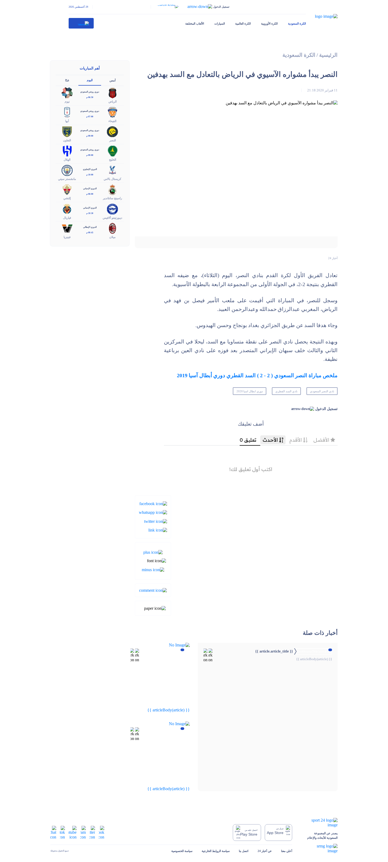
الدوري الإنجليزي (90, 169)
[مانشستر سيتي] (67, 170)
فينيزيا (67, 237)
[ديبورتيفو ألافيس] (112, 208)
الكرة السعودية (297, 23)
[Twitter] (155, 521)
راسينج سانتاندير (112, 198)
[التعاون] (67, 131)
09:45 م (89, 232)
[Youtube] (73, 832)
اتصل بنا (243, 850)
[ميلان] (112, 228)
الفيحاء (112, 121)
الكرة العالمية (243, 23)
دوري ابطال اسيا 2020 (249, 391)
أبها (67, 121)
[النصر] (112, 131)
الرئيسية (328, 55)
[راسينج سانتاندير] (112, 189)
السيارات (219, 23)
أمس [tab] (113, 80)
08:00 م (89, 194)
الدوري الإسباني (90, 188)
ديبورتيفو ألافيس (112, 217)
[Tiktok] (62, 832)
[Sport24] (319, 822)
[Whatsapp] (153, 512)
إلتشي (67, 198)
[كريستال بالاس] (112, 170)
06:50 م (89, 97)
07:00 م (89, 116)
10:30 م (89, 213)
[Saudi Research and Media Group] (319, 848)
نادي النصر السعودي (322, 391)
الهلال (67, 159)
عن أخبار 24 (265, 850)
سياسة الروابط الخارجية (216, 850)
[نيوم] (67, 92)
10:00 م (89, 175)
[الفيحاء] (112, 112)
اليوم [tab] (90, 80)
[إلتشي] (67, 189)
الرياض (112, 101)
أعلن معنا (286, 850)
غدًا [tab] (67, 80)
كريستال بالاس (112, 178)
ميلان (112, 237)
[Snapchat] (53, 832)
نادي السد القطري (286, 391)
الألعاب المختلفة (194, 23)
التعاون (67, 140)
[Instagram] (83, 832)
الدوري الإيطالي (90, 227)
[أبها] (67, 112)
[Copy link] (157, 530)
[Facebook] (153, 503)
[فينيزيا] (67, 228)
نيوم (67, 101)
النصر (112, 140)
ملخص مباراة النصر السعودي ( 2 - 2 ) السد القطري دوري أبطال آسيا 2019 (257, 375)
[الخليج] (112, 150)
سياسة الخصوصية (181, 850)
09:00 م (89, 136)
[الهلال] (67, 150)
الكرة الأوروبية (269, 23)
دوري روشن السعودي (89, 92)
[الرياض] (112, 92)
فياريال (67, 217)
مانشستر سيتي (67, 178)
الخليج (112, 159)
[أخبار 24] (81, 23)
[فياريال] (67, 208)
